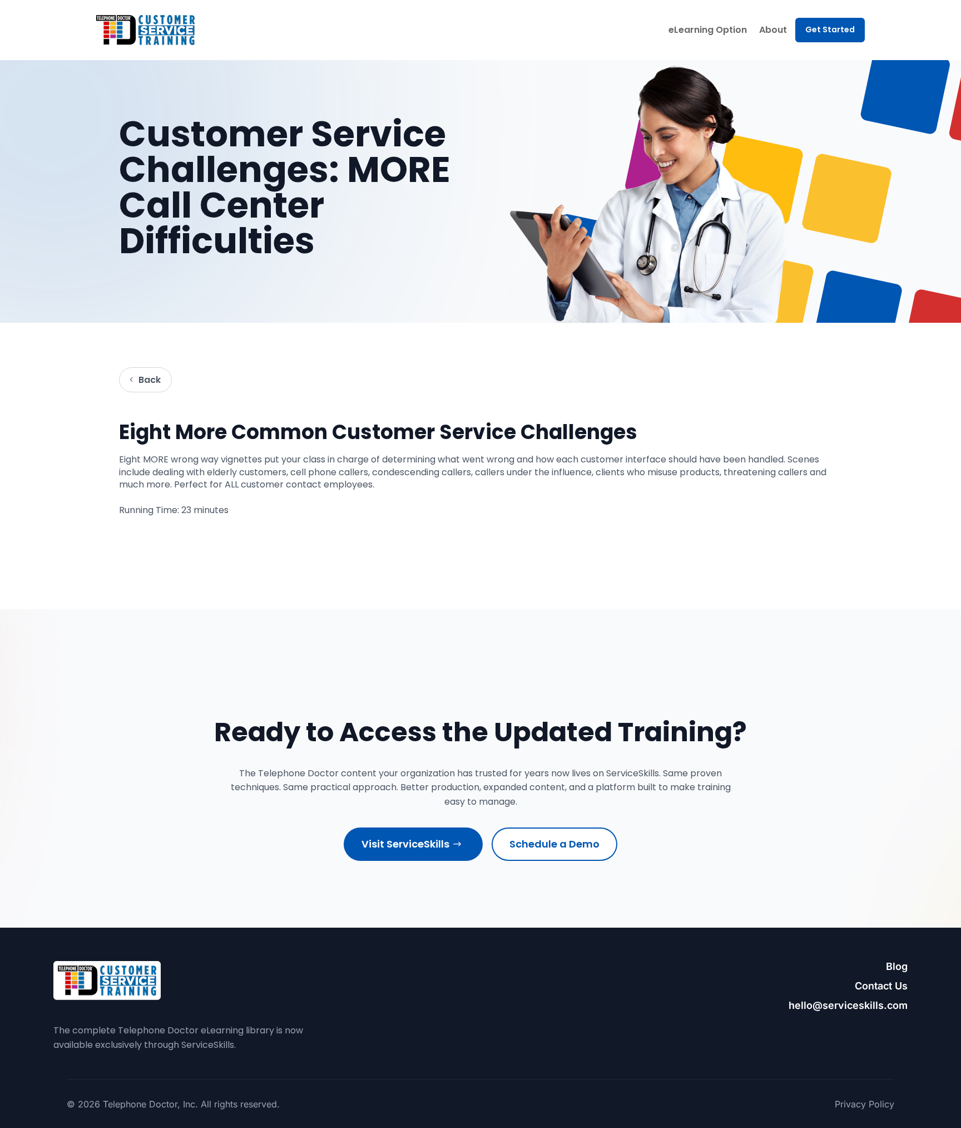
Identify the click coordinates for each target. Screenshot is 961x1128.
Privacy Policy (864, 1104)
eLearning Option (707, 29)
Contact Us (881, 986)
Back (149, 379)
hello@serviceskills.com (848, 1005)
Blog (897, 966)
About (773, 29)
